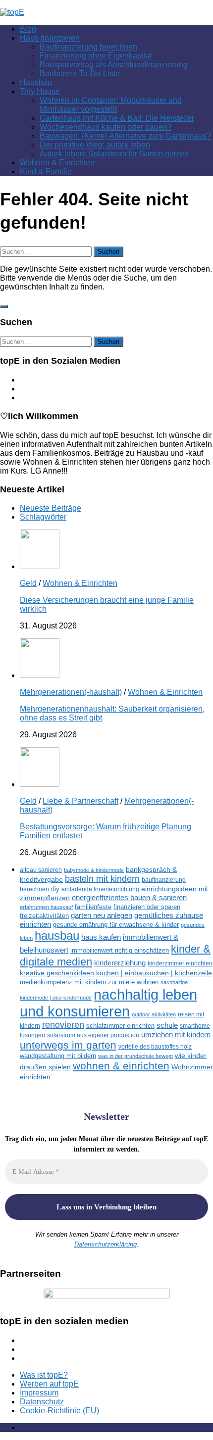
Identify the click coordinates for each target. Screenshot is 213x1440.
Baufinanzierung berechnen (88, 47)
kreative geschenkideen (57, 973)
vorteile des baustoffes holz (155, 1046)
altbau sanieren (41, 869)
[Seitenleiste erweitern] (4, 306)
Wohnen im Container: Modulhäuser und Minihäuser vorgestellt (111, 104)
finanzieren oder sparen (146, 907)
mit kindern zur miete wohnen (116, 982)
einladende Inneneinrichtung (100, 889)
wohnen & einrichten (121, 1066)
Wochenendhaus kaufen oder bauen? (106, 127)
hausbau (57, 935)
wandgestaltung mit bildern (58, 1055)
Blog (28, 29)
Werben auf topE (49, 1384)
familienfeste (93, 907)
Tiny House (40, 91)
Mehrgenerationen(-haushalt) (71, 692)
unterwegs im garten (68, 1045)
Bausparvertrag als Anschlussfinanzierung (114, 64)
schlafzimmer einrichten (120, 1025)
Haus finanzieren (50, 38)
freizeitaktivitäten (44, 915)
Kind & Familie (46, 171)
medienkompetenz (46, 982)
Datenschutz (42, 1401)
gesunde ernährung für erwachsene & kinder (116, 924)
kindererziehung (120, 963)
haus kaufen (101, 937)
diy (55, 889)
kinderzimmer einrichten (180, 963)
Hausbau (36, 82)
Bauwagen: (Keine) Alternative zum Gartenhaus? (125, 136)
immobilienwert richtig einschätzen (119, 950)
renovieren (63, 1025)
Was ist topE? (44, 1375)
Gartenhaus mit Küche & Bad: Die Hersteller (117, 118)
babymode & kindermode (94, 870)
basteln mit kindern (102, 879)
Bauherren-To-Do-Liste (80, 73)
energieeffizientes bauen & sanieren (129, 897)
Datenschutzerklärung (105, 1244)
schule (167, 1025)
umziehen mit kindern (176, 1034)
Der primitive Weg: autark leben (95, 145)
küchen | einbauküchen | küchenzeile (154, 973)
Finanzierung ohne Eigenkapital (96, 55)
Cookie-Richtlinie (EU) (59, 1410)
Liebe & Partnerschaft (80, 801)
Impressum (39, 1393)
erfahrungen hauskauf (46, 907)
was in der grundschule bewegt (135, 1056)
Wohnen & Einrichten (57, 162)
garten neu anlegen (101, 915)
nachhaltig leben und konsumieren (108, 1002)
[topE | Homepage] (12, 12)
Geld (28, 583)
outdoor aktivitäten (154, 1014)
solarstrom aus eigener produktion (93, 1035)
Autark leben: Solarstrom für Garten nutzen (114, 153)
